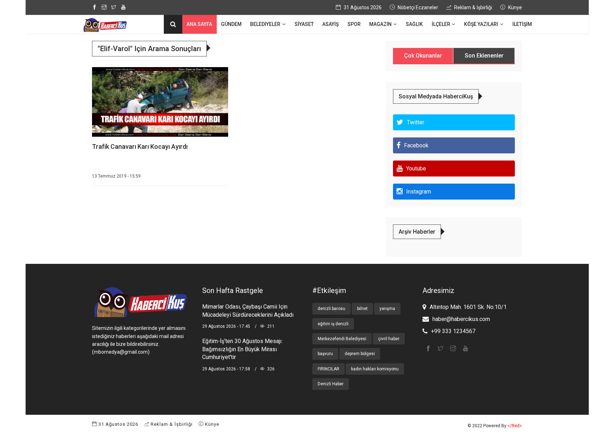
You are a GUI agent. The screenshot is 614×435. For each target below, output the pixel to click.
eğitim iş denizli (333, 323)
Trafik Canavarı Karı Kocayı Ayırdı (140, 146)
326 (270, 368)
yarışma (387, 308)
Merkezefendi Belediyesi (342, 338)
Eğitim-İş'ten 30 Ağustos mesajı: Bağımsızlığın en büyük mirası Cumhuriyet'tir (242, 349)
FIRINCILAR (328, 368)
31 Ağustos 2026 (117, 424)
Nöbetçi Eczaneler (417, 7)
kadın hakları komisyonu (375, 368)
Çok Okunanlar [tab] (423, 55)
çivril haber (388, 338)
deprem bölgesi (360, 353)
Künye (514, 7)
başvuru (325, 353)
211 (270, 326)
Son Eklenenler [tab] (484, 55)
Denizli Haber (331, 383)
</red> (514, 425)
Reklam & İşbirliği (472, 7)
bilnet (362, 308)
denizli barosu (331, 308)
